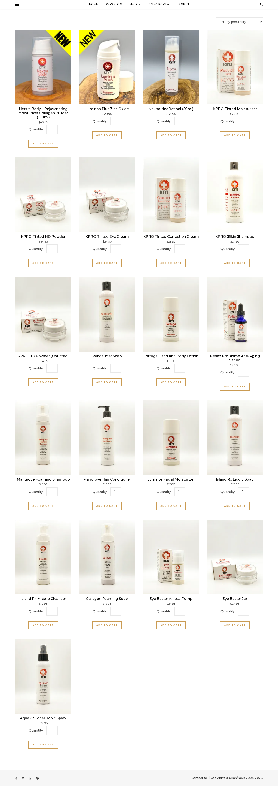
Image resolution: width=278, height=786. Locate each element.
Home (93, 4)
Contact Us (200, 777)
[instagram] (30, 778)
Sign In (184, 4)
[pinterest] (37, 778)
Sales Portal (160, 4)
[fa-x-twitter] (23, 778)
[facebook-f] (16, 778)
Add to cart (43, 143)
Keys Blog (114, 4)
